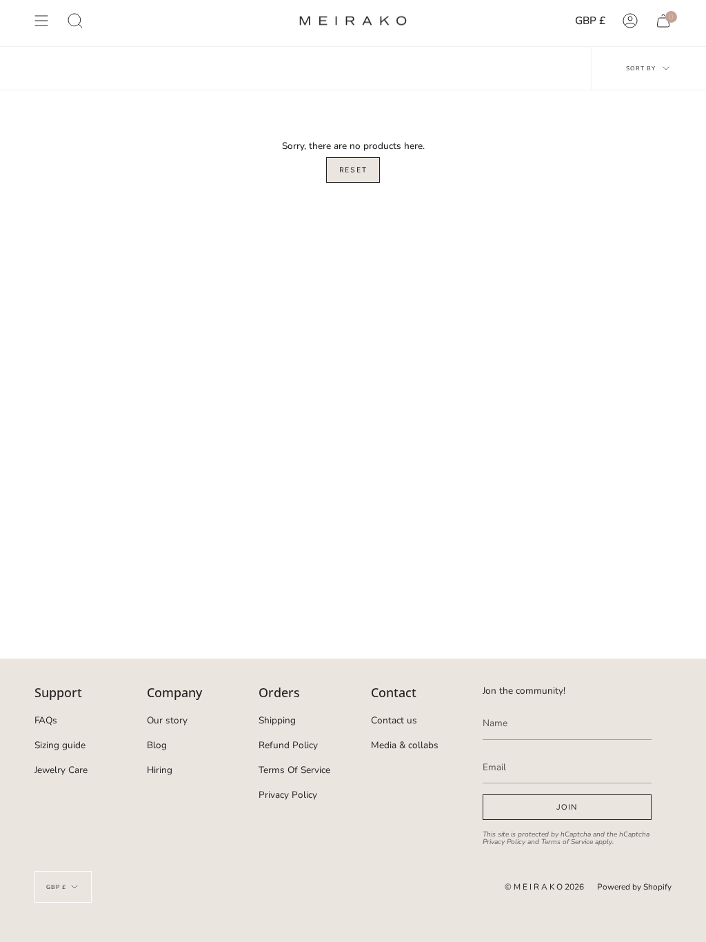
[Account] (630, 20)
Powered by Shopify (634, 886)
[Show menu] (41, 20)
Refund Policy (288, 745)
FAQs (45, 720)
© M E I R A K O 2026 (544, 886)
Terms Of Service (294, 769)
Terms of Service (567, 842)
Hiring (159, 769)
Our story (167, 720)
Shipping (277, 720)
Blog (157, 745)
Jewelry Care (61, 769)
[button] (75, 20)
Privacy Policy (288, 794)
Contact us (394, 720)
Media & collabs (404, 745)
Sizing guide (59, 745)
